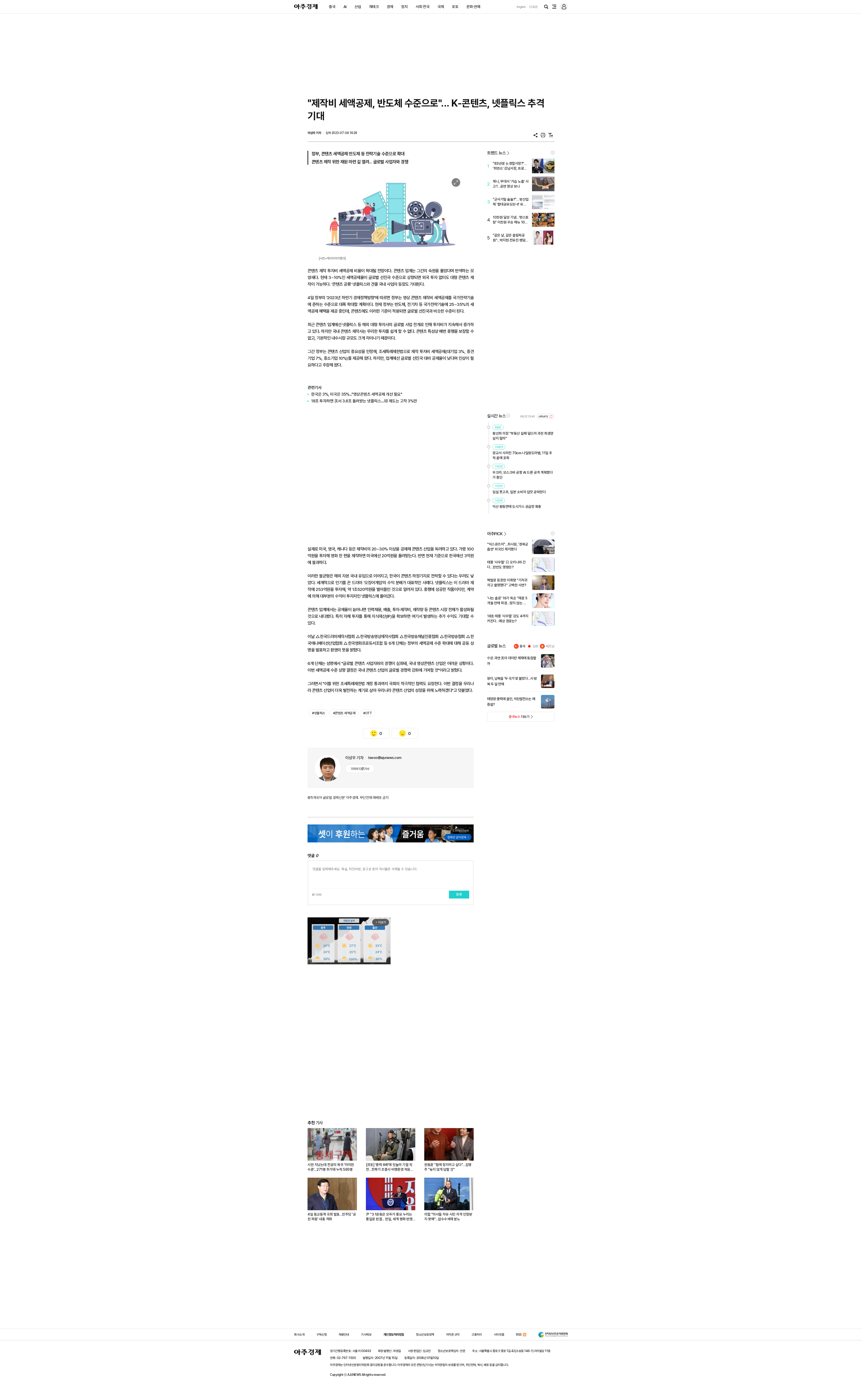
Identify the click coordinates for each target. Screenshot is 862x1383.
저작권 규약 (453, 1334)
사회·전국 (423, 6)
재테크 (374, 6)
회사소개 (299, 1334)
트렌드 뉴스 (496, 153)
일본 (536, 646)
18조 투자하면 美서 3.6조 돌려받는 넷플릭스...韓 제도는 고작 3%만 (364, 401)
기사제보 (366, 1334)
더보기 (508, 718)
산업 (357, 6)
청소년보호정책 (425, 1334)
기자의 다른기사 (360, 769)
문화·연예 (473, 6)
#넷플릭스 (318, 713)
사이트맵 (499, 1334)
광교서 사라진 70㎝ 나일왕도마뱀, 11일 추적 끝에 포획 (522, 455)
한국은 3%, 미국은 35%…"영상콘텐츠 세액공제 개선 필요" (356, 394)
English (521, 7)
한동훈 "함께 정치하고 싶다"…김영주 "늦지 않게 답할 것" (447, 1167)
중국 (332, 6)
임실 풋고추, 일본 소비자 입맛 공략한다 (519, 492)
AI (345, 6)
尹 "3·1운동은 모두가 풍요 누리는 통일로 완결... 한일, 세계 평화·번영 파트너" (389, 1216)
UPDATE (544, 416)
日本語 (533, 7)
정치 (404, 6)
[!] (552, 152)
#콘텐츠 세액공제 (344, 713)
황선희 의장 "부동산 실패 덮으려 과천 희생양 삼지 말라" (523, 436)
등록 (459, 894)
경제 (390, 6)
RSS (519, 1334)
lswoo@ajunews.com (385, 758)
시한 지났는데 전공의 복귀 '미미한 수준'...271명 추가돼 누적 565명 (331, 1167)
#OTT (367, 713)
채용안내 (344, 1334)
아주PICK (495, 533)
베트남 (550, 646)
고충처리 (476, 1334)
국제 (441, 6)
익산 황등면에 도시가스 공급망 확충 (517, 506)
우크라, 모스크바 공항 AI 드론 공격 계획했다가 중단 (523, 475)
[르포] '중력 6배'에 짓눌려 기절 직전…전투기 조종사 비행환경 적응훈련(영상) (389, 1167)
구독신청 (321, 1334)
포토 (455, 6)
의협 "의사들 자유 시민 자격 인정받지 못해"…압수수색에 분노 (448, 1216)
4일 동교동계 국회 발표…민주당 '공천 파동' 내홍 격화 (332, 1216)
